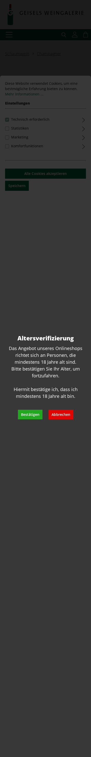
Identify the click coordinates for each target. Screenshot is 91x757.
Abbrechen (61, 414)
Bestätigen (30, 414)
